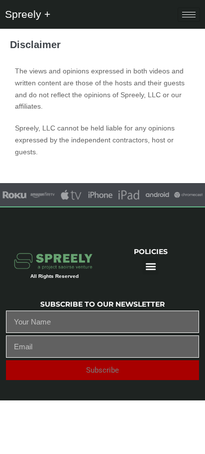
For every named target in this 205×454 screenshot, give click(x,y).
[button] (150, 266)
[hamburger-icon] (189, 14)
